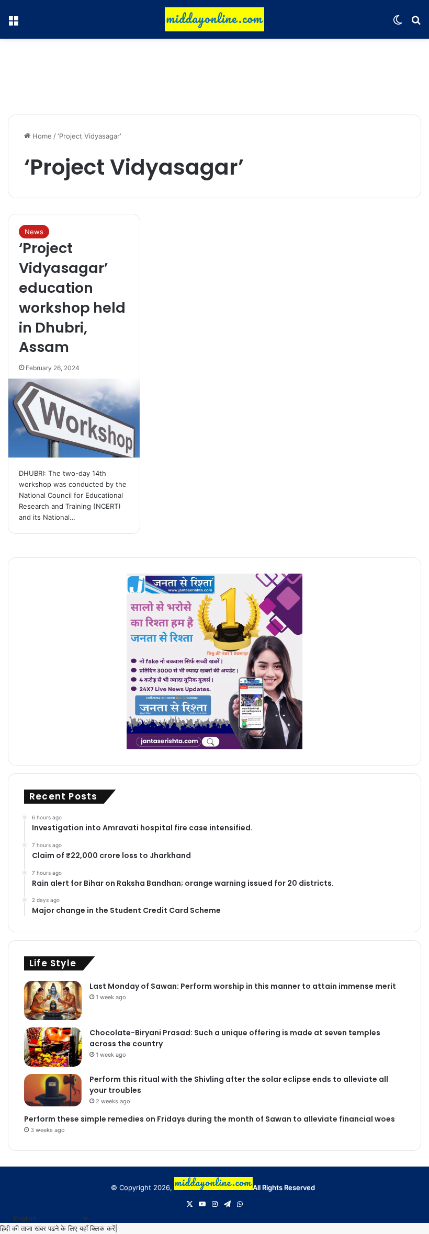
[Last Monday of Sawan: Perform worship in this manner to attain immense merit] (53, 1000)
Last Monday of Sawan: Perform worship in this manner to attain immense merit (242, 986)
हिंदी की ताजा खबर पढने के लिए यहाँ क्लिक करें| (58, 1228)
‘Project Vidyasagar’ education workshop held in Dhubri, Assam (72, 297)
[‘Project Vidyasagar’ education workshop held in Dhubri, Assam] (74, 418)
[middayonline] (214, 19)
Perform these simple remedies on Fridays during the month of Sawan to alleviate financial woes (209, 1119)
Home (41, 136)
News (34, 231)
